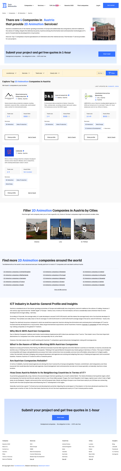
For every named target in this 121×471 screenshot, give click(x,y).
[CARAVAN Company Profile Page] (9, 151)
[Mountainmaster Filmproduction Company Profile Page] (9, 96)
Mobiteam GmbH (44, 466)
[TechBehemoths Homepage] (9, 5)
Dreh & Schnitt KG (62, 95)
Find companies (83, 5)
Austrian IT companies (89, 324)
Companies (28, 5)
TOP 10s (53, 5)
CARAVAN (20, 151)
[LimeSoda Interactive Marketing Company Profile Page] (88, 96)
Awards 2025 (69, 5)
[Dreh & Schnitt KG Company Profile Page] (49, 96)
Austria (25, 99)
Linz (98, 98)
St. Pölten (84, 242)
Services (41, 5)
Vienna (20, 99)
